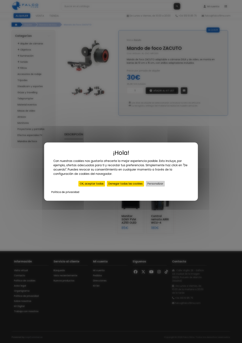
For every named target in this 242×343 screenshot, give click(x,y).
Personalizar (155, 184)
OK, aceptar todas (92, 184)
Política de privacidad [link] (65, 192)
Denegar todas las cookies (125, 184)
